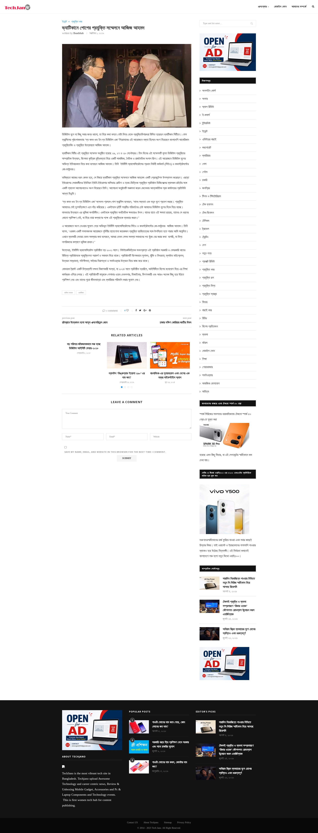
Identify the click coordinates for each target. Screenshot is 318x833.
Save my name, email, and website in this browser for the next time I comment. (115, 452)
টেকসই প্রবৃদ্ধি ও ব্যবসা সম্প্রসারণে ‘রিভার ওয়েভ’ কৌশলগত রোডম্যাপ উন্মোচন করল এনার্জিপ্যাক (238, 608)
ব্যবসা (205, 334)
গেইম (204, 172)
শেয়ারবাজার (207, 367)
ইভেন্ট (64, 21)
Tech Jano (156, 828)
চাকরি (204, 180)
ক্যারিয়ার (206, 155)
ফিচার (204, 302)
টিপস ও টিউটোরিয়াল (211, 196)
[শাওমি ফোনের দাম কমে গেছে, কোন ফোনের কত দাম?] (139, 726)
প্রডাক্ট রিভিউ (208, 261)
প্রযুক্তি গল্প (208, 277)
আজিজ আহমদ (68, 293)
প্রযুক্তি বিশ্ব (208, 285)
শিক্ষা (204, 359)
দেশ (204, 245)
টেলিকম (205, 220)
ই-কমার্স (206, 115)
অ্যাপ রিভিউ (208, 106)
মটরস (204, 342)
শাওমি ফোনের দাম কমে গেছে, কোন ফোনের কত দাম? (168, 724)
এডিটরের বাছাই (209, 139)
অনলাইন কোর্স (209, 90)
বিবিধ (204, 318)
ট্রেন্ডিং (205, 237)
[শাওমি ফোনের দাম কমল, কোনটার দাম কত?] (139, 766)
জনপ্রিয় (206, 188)
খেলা (204, 164)
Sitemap (168, 822)
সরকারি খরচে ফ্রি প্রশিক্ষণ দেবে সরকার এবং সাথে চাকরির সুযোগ (170, 744)
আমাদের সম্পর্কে (299, 6)
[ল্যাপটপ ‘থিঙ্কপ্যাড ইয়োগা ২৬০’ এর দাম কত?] (127, 355)
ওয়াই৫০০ (234, 556)
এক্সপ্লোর (262, 6)
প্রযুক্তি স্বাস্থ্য (209, 294)
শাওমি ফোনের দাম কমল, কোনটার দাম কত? (169, 764)
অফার (205, 98)
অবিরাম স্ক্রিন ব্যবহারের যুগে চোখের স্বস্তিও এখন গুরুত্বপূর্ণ (239, 631)
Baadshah (78, 33)
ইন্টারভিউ (206, 123)
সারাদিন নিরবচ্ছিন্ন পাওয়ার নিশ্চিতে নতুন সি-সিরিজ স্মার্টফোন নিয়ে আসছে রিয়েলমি (239, 582)
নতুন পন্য (207, 253)
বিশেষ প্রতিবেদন (210, 326)
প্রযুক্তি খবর (76, 21)
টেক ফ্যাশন (207, 204)
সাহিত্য (205, 391)
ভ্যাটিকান (81, 293)
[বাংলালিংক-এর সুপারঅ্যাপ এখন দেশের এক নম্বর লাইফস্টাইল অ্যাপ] (170, 355)
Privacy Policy (184, 822)
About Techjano (150, 822)
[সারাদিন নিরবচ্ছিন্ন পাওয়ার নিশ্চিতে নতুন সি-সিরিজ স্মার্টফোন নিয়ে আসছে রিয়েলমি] (209, 583)
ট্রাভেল (205, 228)
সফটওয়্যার (207, 375)
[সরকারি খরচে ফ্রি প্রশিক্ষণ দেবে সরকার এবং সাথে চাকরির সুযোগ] (139, 746)
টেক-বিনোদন (208, 212)
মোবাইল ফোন (280, 6)
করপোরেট (206, 147)
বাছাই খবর (207, 310)
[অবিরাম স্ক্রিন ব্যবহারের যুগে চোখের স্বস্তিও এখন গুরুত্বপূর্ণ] (209, 633)
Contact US (132, 822)
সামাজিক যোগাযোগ (211, 383)
